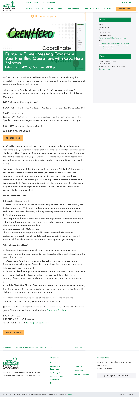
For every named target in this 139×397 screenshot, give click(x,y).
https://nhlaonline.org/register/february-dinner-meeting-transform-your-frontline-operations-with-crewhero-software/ (114, 46)
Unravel (69, 394)
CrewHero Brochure (56, 310)
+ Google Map (105, 69)
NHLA (112, 38)
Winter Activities (120, 38)
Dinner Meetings (104, 38)
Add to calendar (13, 333)
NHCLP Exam (79, 347)
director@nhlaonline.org (37, 323)
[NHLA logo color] (9, 2)
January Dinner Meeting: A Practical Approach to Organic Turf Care (29, 347)
